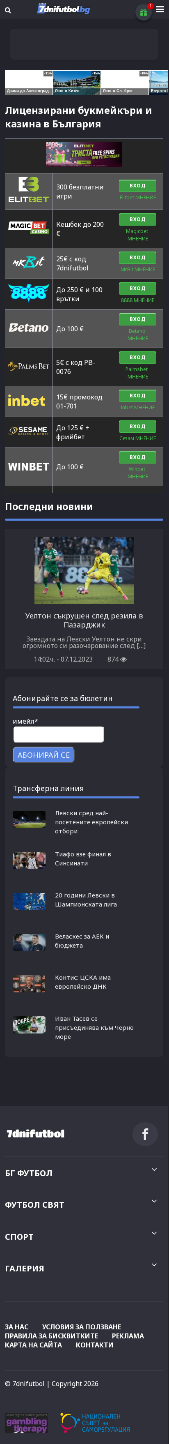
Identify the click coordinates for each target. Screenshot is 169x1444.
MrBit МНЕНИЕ (138, 269)
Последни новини (49, 506)
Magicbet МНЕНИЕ (137, 235)
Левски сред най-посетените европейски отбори (91, 822)
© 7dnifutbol (25, 1383)
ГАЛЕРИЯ (24, 1268)
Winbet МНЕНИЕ (138, 473)
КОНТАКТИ (95, 1344)
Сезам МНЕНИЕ (137, 438)
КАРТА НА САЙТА (33, 1344)
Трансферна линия (48, 788)
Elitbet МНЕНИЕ (138, 197)
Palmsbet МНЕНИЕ (138, 373)
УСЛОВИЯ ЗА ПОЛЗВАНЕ (81, 1326)
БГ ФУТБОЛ (29, 1173)
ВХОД (138, 185)
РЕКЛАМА (128, 1335)
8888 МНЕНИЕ (137, 300)
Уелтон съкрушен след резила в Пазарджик (84, 620)
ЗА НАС (16, 1326)
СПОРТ (19, 1236)
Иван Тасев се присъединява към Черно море (94, 1027)
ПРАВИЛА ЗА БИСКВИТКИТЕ (51, 1335)
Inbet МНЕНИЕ (138, 407)
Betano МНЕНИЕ (138, 335)
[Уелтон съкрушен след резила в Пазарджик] (84, 601)
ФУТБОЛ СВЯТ (34, 1204)
